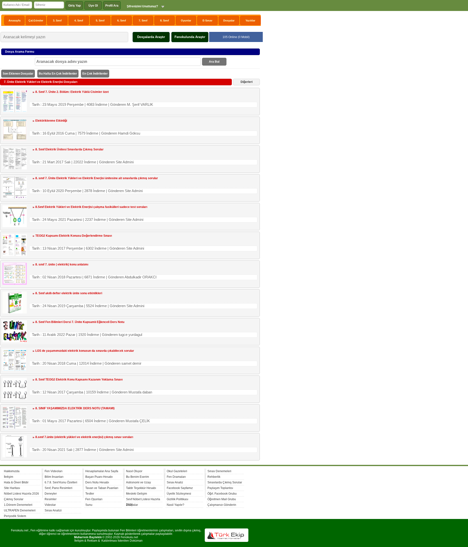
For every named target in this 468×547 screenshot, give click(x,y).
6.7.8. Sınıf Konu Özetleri (61, 482)
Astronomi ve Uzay (138, 482)
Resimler (51, 499)
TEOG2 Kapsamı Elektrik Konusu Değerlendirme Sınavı (73, 235)
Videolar (50, 505)
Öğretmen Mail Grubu (221, 499)
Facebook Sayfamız (180, 488)
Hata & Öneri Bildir (16, 482)
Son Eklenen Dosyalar (18, 73)
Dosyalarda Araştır (151, 37)
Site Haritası (12, 488)
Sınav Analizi (53, 510)
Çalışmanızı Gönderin (221, 505)
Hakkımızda (12, 471)
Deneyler (51, 493)
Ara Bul (214, 61)
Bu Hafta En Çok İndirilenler (58, 73)
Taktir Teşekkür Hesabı (141, 488)
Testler (89, 493)
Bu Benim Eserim (137, 477)
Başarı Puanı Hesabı (99, 477)
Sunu (88, 505)
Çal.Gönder (36, 20)
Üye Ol (93, 5)
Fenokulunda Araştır (190, 37)
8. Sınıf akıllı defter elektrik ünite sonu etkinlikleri (68, 293)
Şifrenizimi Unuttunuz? (142, 6)
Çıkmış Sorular (13, 499)
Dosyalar (228, 20)
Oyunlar (186, 20)
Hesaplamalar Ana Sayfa (101, 471)
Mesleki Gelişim (136, 493)
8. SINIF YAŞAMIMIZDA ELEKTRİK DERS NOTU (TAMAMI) (75, 408)
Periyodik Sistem (15, 516)
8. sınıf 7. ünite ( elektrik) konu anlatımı (61, 264)
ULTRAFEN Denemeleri (20, 510)
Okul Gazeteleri (177, 471)
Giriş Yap (74, 5)
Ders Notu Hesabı (97, 482)
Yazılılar (250, 20)
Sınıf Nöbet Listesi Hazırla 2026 (143, 500)
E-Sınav (207, 20)
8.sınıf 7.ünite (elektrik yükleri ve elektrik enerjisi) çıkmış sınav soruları (84, 437)
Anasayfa (14, 20)
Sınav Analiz (175, 482)
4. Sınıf (78, 20)
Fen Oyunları (93, 499)
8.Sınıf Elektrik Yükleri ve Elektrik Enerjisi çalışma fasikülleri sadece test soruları (91, 207)
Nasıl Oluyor (134, 471)
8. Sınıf (164, 20)
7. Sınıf (143, 20)
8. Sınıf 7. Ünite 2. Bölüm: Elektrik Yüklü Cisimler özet (72, 92)
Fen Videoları (53, 471)
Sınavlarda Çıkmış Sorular (224, 482)
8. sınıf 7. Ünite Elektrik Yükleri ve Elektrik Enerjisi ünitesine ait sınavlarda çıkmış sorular (96, 178)
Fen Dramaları (176, 477)
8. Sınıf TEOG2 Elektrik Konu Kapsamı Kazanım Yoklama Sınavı (79, 379)
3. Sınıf (57, 20)
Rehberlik (213, 477)
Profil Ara (111, 5)
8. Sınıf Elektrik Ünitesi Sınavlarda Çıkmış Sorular (69, 149)
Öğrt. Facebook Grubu (222, 493)
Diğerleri (247, 82)
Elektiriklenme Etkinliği (51, 120)
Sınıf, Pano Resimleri (58, 488)
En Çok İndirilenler (95, 73)
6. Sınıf (121, 20)
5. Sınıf (100, 20)
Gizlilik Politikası (177, 499)
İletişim (8, 477)
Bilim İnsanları (54, 477)
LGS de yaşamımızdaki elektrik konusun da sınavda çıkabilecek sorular (84, 350)
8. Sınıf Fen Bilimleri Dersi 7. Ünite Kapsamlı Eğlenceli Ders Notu (79, 322)
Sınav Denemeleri (219, 471)
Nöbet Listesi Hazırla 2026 (21, 493)
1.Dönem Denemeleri (18, 505)
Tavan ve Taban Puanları (101, 488)
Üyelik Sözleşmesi (179, 493)
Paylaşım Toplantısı (220, 488)
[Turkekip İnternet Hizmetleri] (226, 541)
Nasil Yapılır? (175, 505)
